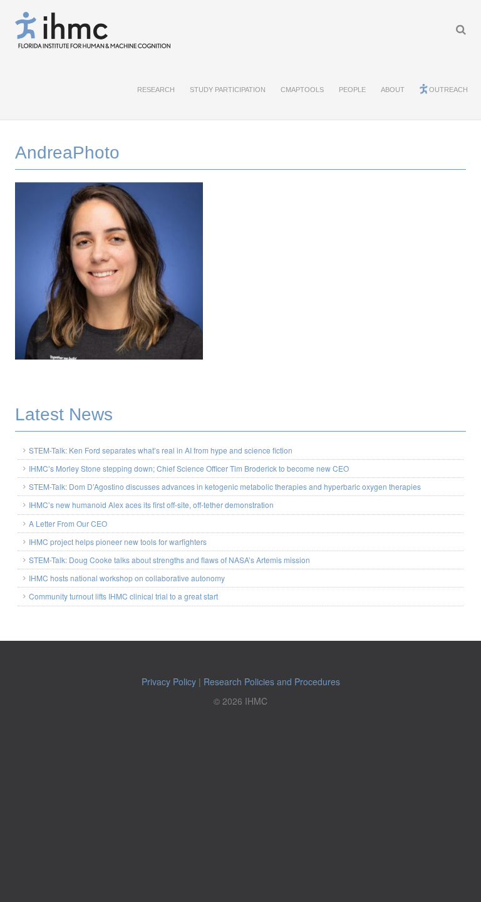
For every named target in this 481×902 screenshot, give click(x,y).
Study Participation (228, 89)
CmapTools (302, 89)
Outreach (448, 89)
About (393, 89)
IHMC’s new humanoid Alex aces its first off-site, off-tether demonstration (151, 504)
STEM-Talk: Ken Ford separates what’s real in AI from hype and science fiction (160, 450)
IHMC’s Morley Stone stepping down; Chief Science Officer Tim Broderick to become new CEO (189, 468)
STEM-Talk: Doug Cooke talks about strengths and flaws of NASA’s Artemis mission (169, 559)
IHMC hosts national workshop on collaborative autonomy (127, 578)
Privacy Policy (169, 681)
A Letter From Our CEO (68, 523)
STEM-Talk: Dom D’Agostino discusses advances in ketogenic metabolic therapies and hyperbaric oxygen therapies (225, 486)
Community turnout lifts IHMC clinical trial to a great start (123, 596)
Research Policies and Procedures (272, 681)
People (352, 89)
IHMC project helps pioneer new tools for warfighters (118, 541)
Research (156, 89)
